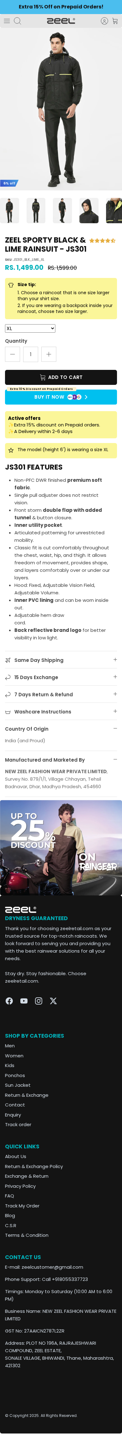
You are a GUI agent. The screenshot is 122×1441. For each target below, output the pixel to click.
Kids (9, 1065)
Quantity (16, 341)
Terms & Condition (26, 1235)
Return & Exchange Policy (34, 1166)
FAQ (9, 1195)
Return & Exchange (26, 1095)
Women (14, 1055)
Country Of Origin (26, 729)
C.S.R (10, 1225)
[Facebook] (9, 1001)
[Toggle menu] (7, 21)
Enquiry (13, 1114)
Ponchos (15, 1075)
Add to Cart (65, 377)
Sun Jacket (18, 1085)
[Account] (101, 21)
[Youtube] (24, 1001)
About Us (15, 1156)
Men (10, 1045)
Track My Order (22, 1205)
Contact (15, 1104)
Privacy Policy (20, 1186)
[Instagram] (38, 1001)
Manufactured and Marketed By (45, 760)
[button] (102, 240)
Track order (18, 1124)
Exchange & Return (26, 1176)
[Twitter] (53, 1001)
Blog (10, 1215)
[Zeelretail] (61, 21)
